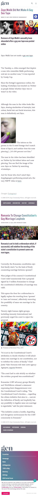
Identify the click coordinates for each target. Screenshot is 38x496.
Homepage (5, 459)
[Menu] (36, 3)
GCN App (4, 475)
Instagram (12, 193)
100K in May (6, 468)
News (4, 462)
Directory (5, 472)
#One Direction (16, 203)
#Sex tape (24, 203)
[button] (35, 16)
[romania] (19, 233)
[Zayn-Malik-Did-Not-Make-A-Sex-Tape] (19, 27)
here (19, 181)
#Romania (23, 427)
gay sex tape (28, 55)
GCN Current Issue (7, 478)
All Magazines (6, 465)
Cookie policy (5, 487)
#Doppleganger (7, 203)
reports (12, 367)
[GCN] (7, 450)
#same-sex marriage (8, 430)
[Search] (32, 3)
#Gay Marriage (6, 427)
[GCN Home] (5, 3)
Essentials (5, 454)
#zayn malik (31, 203)
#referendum (15, 427)
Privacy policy (17, 487)
